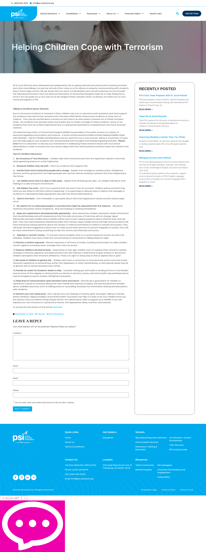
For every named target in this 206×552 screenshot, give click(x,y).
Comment (17, 333)
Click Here (57, 307)
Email (16, 378)
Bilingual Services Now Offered (155, 158)
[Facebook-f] (15, 477)
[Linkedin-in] (27, 477)
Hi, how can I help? (10, 498)
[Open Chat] (32, 526)
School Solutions (48, 13)
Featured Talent (133, 13)
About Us (111, 13)
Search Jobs (156, 13)
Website (16, 390)
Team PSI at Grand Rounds (153, 116)
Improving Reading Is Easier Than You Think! (162, 137)
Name (16, 366)
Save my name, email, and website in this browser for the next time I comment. (44, 402)
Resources (92, 13)
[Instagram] (21, 477)
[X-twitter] (33, 477)
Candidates (72, 13)
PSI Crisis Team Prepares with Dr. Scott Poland (163, 95)
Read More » (145, 109)
